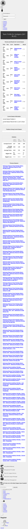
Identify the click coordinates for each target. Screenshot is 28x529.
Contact (5, 28)
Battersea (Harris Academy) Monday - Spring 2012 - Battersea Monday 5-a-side (14, 410)
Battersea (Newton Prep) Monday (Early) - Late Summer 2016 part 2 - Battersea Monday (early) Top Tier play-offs (14, 321)
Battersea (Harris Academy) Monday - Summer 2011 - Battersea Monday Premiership (14, 428)
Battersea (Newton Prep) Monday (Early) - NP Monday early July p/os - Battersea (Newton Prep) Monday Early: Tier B (14, 189)
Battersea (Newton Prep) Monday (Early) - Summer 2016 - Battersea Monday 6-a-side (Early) (13, 331)
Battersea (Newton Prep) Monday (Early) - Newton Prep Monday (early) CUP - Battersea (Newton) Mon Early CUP (14, 221)
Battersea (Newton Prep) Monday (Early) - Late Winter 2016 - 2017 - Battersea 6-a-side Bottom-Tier (13, 310)
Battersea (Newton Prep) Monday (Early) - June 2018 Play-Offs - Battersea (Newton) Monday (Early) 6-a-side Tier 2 (13, 279)
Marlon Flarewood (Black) (16, 69)
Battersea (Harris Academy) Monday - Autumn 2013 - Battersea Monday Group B (14, 379)
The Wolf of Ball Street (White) (17, 82)
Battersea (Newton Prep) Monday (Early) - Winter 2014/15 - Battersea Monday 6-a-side (13, 364)
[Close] (2, 514)
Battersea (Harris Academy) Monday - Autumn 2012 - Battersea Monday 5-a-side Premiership (14, 402)
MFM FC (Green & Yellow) (17, 62)
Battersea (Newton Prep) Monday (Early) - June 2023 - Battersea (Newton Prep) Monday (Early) (13, 167)
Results (5, 24)
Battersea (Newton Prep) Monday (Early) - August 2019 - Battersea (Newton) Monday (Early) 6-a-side (13, 253)
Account (5, 29)
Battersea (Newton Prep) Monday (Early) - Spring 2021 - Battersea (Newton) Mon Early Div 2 (13, 226)
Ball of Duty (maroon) (17, 88)
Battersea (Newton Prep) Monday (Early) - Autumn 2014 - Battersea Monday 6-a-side (13, 371)
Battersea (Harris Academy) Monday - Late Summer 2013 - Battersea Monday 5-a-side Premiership (13, 384)
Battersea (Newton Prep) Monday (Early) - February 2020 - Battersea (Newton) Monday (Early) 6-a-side (14, 242)
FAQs (4, 491)
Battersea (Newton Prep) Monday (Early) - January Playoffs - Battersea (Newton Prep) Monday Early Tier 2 (13, 205)
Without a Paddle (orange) (16, 56)
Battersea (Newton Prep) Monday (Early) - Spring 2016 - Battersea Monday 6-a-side (13, 336)
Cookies (5, 494)
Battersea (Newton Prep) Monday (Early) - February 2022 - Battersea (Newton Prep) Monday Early (13, 200)
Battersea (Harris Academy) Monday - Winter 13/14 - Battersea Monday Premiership (14, 375)
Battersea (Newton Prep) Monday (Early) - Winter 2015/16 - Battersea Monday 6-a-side (13, 340)
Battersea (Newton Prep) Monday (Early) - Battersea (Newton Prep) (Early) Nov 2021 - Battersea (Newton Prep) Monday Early (13, 210)
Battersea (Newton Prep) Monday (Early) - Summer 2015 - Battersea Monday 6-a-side (13, 352)
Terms (4, 496)
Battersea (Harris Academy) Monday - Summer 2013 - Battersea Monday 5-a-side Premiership (13, 389)
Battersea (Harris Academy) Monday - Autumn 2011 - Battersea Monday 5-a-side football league (14, 424)
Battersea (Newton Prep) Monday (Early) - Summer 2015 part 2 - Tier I (13, 348)
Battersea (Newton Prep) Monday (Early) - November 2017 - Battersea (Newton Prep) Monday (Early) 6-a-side (13, 295)
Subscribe (15, 487)
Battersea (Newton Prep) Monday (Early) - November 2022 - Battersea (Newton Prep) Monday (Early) (13, 172)
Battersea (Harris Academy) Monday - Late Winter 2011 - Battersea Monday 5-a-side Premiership (13, 415)
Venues (5, 21)
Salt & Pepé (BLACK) (17, 75)
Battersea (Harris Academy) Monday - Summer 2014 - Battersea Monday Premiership (14, 367)
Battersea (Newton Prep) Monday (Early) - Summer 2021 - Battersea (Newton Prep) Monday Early (13, 216)
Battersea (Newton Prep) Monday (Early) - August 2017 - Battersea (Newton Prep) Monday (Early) (13, 300)
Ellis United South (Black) (17, 95)
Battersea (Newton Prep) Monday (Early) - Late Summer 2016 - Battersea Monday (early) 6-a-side (14, 326)
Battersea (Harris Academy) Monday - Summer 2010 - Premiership (12, 444)
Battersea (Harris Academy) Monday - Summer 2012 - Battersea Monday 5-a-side (13, 406)
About (4, 497)
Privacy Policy (6, 493)
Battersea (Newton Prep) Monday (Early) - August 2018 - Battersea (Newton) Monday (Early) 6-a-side (13, 274)
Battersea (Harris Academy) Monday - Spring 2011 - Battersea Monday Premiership (14, 432)
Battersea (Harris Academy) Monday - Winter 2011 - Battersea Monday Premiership (14, 436)
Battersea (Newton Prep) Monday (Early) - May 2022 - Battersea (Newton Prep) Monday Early (14, 195)
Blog (4, 26)
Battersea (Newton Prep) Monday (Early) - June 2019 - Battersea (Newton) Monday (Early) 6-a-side (13, 258)
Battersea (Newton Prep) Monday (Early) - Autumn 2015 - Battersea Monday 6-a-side (13, 344)
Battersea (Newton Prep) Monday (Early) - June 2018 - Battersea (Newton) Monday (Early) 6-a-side (13, 284)
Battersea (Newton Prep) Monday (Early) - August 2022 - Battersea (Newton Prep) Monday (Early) (13, 184)
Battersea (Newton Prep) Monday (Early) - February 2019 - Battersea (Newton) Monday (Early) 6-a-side (14, 263)
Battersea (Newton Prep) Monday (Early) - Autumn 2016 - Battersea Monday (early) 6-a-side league (14, 316)
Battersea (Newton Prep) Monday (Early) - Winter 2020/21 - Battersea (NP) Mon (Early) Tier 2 (13, 231)
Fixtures (5, 22)
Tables (4, 25)
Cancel (2, 527)
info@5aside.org (7, 498)
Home (4, 504)
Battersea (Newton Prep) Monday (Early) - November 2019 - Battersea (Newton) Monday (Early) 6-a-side (13, 247)
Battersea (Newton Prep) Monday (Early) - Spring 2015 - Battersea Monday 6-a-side (13, 356)
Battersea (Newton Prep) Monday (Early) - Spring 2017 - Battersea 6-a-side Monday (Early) (13, 305)
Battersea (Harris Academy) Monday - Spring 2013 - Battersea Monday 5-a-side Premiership (14, 394)
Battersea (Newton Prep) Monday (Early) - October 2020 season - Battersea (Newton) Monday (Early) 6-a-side (13, 237)
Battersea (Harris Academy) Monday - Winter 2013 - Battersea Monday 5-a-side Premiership (14, 398)
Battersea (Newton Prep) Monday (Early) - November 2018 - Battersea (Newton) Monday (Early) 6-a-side (13, 268)
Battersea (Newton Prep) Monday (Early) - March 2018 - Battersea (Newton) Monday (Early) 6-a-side (13, 289)
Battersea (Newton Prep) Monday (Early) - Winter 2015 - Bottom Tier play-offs (13, 360)
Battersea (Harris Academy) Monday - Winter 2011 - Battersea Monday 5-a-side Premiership (14, 419)
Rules (4, 492)
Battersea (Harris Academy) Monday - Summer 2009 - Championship (12, 460)
